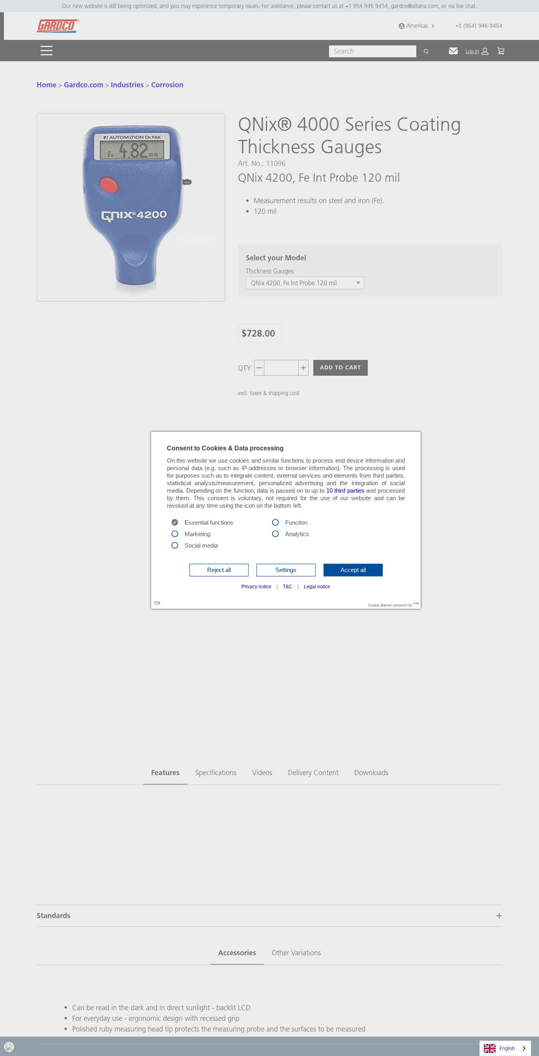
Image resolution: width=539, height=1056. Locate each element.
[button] (219, 570)
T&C (287, 586)
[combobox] (505, 1048)
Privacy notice (256, 586)
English (507, 1048)
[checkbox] (275, 521)
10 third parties (345, 491)
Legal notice (317, 586)
